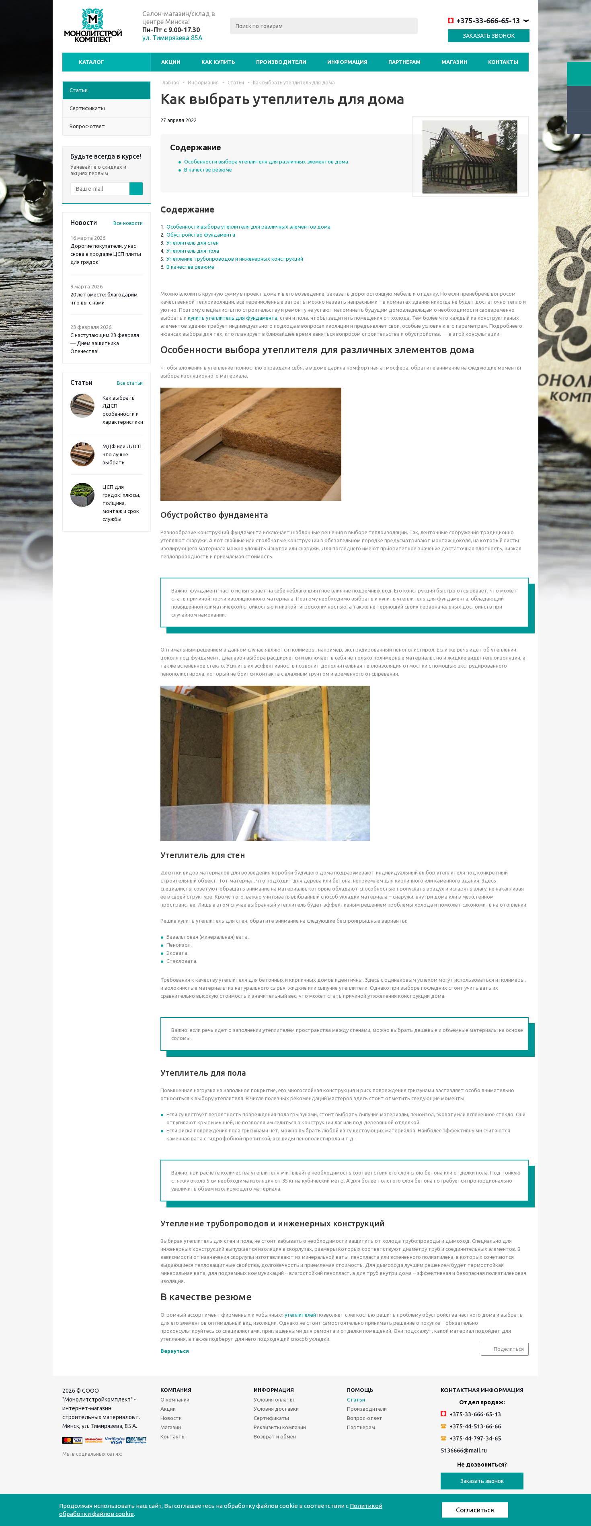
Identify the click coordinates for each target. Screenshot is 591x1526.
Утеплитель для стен (192, 242)
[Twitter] (118, 1469)
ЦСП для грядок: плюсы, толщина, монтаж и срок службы (121, 503)
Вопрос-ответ (364, 1418)
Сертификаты (271, 1418)
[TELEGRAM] (167, 1469)
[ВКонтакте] (68, 1469)
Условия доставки (276, 1409)
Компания (175, 1390)
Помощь (360, 1390)
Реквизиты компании (280, 1427)
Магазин (454, 62)
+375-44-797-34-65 (474, 1438)
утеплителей (300, 1315)
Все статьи (130, 383)
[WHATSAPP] (200, 1469)
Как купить (218, 62)
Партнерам (404, 62)
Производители (281, 62)
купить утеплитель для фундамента (232, 318)
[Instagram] (134, 1469)
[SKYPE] (217, 1469)
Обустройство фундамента (200, 234)
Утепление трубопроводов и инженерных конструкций (234, 258)
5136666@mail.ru (464, 1450)
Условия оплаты (274, 1399)
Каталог (91, 62)
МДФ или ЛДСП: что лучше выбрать (123, 454)
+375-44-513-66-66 (474, 1426)
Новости (171, 1418)
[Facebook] (101, 1469)
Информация (347, 62)
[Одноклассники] (85, 1469)
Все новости (128, 223)
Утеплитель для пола (192, 250)
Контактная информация (482, 1390)
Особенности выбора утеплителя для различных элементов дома (266, 161)
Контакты (503, 62)
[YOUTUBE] (151, 1469)
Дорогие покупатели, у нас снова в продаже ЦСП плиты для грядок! (105, 254)
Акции (171, 62)
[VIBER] (184, 1469)
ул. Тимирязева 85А (172, 37)
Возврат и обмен (275, 1436)
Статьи (356, 1399)
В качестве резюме (208, 169)
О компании (174, 1399)
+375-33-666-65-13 (488, 20)
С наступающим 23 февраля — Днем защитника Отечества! (104, 343)
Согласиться (475, 1510)
